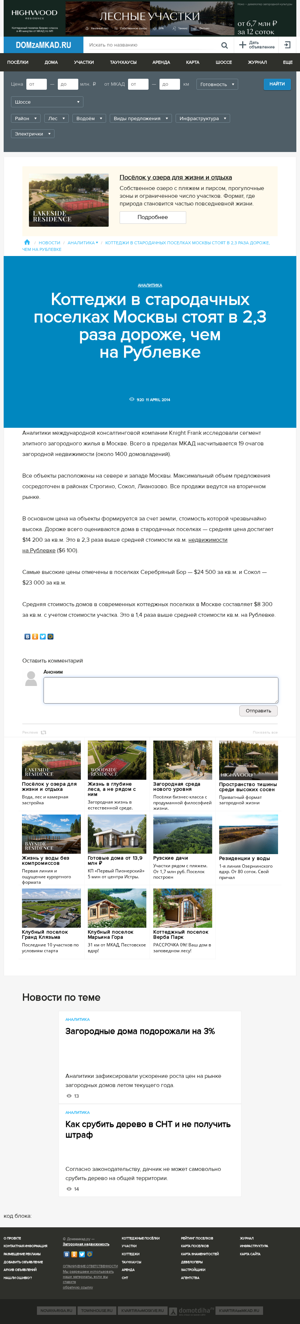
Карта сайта (250, 1254)
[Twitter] (43, 636)
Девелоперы (192, 1262)
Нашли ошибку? (18, 1278)
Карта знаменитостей (200, 1254)
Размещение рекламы (22, 1254)
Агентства (190, 1278)
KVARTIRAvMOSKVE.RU (142, 1310)
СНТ (125, 1278)
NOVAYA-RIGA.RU (56, 1310)
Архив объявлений (20, 1270)
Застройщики (193, 1270)
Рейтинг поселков (197, 1238)
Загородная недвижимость (86, 1244)
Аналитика (83, 243)
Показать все (265, 732)
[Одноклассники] (35, 636)
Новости (49, 243)
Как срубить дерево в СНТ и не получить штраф (148, 1129)
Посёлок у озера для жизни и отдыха (176, 177)
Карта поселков (195, 1246)
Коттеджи (130, 1254)
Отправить (258, 711)
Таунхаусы (123, 62)
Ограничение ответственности (90, 1266)
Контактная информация (25, 1246)
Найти (277, 84)
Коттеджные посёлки (141, 1238)
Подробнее (153, 217)
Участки (129, 1246)
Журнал (247, 1238)
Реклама (30, 732)
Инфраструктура (254, 1246)
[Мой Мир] (51, 636)
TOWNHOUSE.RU (97, 1310)
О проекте (12, 1238)
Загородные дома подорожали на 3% (140, 1031)
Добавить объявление (23, 1262)
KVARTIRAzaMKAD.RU (239, 1310)
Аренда (128, 1270)
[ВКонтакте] (27, 636)
